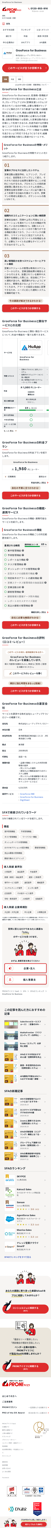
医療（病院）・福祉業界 (13, 877)
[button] (25, 968)
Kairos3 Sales (24, 1189)
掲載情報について (31, 85)
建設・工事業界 (35, 877)
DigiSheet (25, 800)
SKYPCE (21, 1176)
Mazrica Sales (24, 1230)
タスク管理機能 (10, 837)
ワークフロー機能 (30, 837)
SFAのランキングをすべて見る (17, 1257)
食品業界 (20, 872)
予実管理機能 (26, 831)
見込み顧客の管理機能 (13, 853)
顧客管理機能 (40, 848)
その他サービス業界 (25, 893)
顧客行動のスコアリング (14, 858)
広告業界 (8, 893)
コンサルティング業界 (13, 888)
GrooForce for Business (31, 50)
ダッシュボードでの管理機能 (15, 842)
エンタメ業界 (33, 888)
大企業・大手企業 (11, 912)
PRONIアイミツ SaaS (10, 991)
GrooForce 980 (27, 794)
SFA (24, 991)
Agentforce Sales (26, 1215)
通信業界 (27, 882)
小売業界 (8, 872)
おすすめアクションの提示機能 (16, 848)
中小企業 (27, 912)
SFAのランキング (37, 991)
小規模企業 (41, 912)
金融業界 (38, 899)
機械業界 (40, 882)
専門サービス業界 (11, 882)
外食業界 (33, 872)
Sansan (21, 1202)
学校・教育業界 (10, 899)
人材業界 (26, 899)
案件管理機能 (9, 831)
